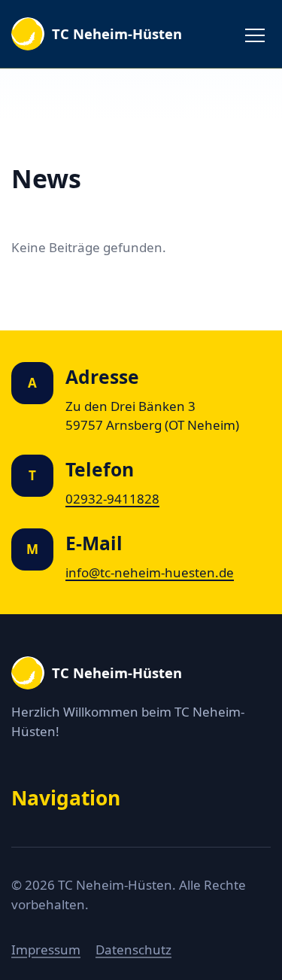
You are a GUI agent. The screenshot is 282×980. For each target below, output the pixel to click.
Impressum (45, 949)
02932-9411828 (112, 498)
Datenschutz (133, 949)
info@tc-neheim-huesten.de (149, 572)
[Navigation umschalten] (255, 34)
